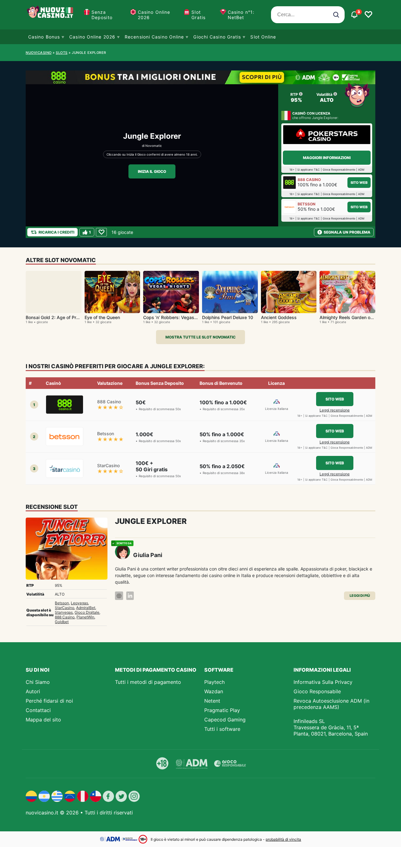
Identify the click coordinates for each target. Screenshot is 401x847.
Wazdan (213, 691)
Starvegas (64, 612)
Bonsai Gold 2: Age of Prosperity (59, 317)
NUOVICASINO (39, 52)
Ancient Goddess (279, 317)
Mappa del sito (43, 719)
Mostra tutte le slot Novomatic (200, 337)
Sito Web (359, 182)
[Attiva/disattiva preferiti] (368, 14)
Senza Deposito (101, 14)
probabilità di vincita (283, 839)
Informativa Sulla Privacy (323, 682)
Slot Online (263, 36)
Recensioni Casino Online (154, 36)
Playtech (214, 682)
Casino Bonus (44, 36)
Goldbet (62, 621)
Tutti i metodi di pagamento (148, 682)
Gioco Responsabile (317, 691)
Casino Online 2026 (154, 14)
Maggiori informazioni (327, 157)
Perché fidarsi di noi (49, 701)
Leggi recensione (335, 410)
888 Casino (65, 617)
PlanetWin (85, 617)
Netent (212, 701)
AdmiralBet (85, 607)
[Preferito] (101, 232)
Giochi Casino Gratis (217, 36)
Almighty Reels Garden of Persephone (359, 317)
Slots (62, 52)
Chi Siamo (38, 682)
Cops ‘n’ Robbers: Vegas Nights (176, 317)
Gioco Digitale (87, 612)
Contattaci (38, 710)
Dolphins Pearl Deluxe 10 (227, 317)
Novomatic (153, 145)
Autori (33, 691)
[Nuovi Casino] (51, 14)
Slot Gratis (198, 14)
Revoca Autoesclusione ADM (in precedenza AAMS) (331, 704)
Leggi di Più (360, 595)
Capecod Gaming (225, 719)
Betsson (62, 603)
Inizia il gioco (152, 171)
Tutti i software (222, 729)
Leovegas (79, 603)
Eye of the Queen (102, 317)
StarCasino (64, 607)
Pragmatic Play (222, 710)
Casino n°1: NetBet (241, 14)
